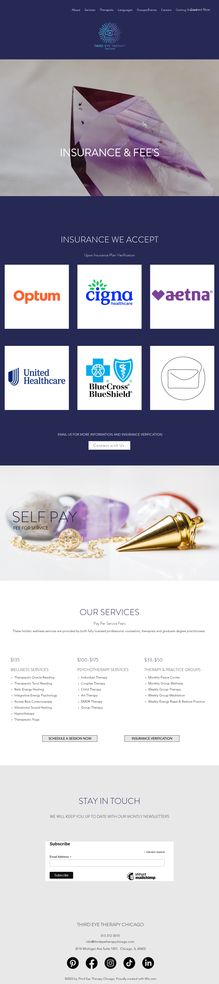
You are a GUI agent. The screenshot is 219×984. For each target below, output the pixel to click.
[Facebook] (92, 963)
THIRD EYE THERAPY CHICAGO (110, 924)
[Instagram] (110, 963)
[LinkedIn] (148, 963)
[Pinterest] (73, 963)
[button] (90, 10)
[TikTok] (129, 963)
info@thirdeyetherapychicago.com (110, 942)
